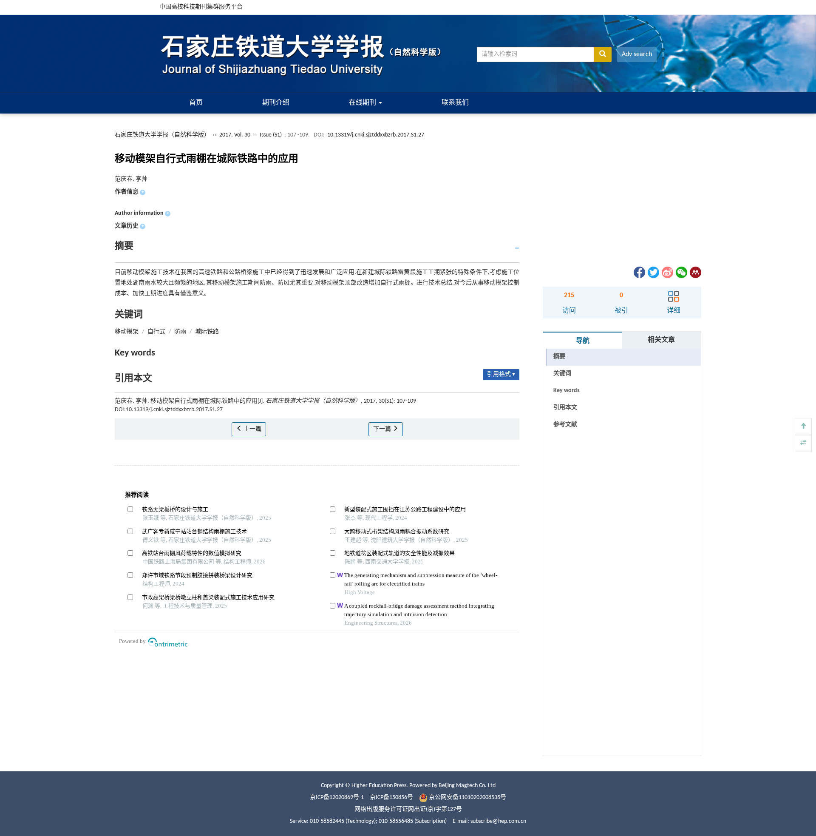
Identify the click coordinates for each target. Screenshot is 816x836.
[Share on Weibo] (666, 272)
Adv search (637, 54)
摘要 (559, 356)
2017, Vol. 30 (235, 135)
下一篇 (382, 429)
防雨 (180, 332)
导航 (582, 341)
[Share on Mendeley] (694, 272)
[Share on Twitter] (652, 272)
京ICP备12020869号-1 (337, 797)
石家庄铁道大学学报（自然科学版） (162, 135)
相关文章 (661, 340)
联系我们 (455, 103)
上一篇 (251, 429)
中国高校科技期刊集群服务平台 (201, 7)
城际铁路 (207, 332)
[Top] (803, 426)
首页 (196, 103)
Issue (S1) (271, 135)
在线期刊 (363, 103)
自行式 (156, 332)
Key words (566, 390)
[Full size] (803, 443)
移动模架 (127, 332)
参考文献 (565, 424)
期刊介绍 (275, 103)
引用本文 (565, 407)
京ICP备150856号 (391, 797)
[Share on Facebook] (638, 272)
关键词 (562, 373)
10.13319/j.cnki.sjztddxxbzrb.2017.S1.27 (375, 135)
